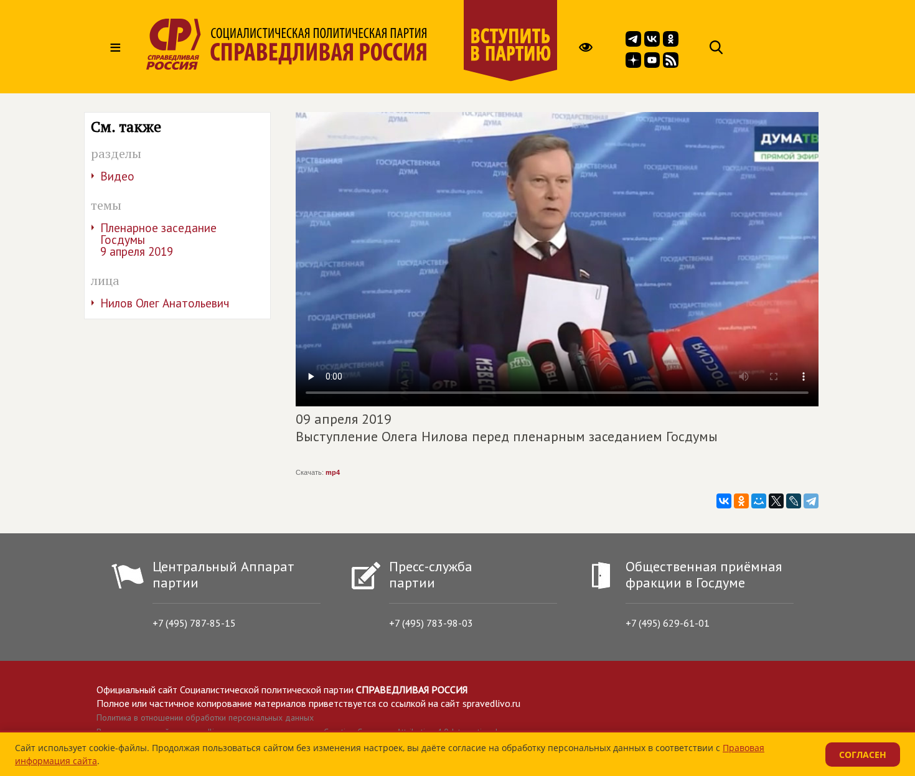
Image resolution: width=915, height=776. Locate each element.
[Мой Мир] (758, 500)
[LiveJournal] (793, 500)
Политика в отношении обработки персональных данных (205, 717)
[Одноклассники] (741, 500)
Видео (117, 176)
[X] (776, 500)
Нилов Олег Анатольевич (164, 303)
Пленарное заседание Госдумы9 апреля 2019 (158, 239)
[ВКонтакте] (723, 500)
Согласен (862, 754)
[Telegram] (811, 500)
